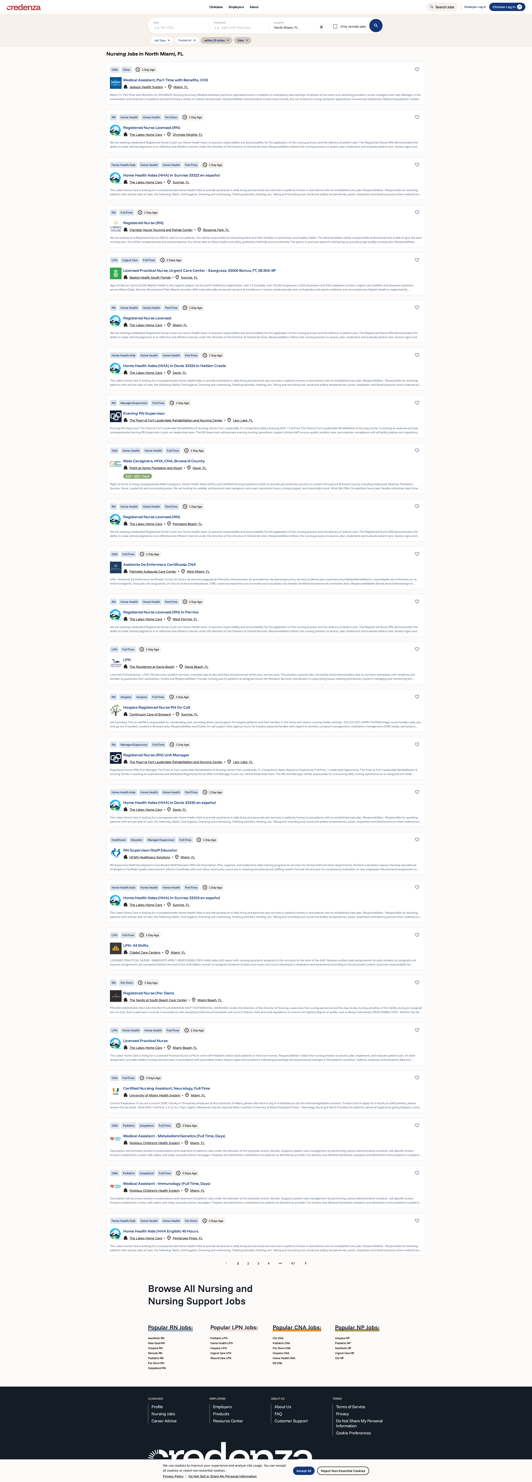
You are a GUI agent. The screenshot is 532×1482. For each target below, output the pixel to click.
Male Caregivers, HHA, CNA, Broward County (164, 461)
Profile (157, 1406)
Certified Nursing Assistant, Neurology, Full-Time (166, 1088)
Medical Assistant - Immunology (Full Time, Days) (166, 1183)
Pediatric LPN (218, 1338)
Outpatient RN (157, 1368)
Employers (222, 1406)
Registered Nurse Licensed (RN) (151, 127)
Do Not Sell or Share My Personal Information (222, 1476)
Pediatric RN (156, 1358)
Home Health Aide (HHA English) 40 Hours (160, 1231)
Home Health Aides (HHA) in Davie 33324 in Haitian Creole (174, 365)
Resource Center (228, 1420)
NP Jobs (367, 1327)
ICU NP (339, 1358)
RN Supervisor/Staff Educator (150, 850)
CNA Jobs (307, 1327)
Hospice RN (155, 1348)
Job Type (162, 40)
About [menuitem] (254, 7)
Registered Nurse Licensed (147, 318)
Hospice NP (342, 1338)
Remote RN (155, 1353)
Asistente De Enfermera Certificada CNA (159, 564)
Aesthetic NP (343, 1348)
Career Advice (164, 1420)
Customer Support (291, 1420)
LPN (127, 659)
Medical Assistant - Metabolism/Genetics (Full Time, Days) (174, 1135)
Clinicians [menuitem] (216, 7)
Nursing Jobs (163, 1413)
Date (244, 40)
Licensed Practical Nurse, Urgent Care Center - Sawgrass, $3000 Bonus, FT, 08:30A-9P (199, 270)
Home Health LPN (221, 1343)
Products (221, 1413)
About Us (283, 1406)
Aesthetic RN (156, 1338)
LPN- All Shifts (135, 945)
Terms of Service (350, 1406)
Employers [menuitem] (236, 7)
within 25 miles (217, 40)
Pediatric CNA (281, 1343)
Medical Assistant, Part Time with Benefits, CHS (165, 80)
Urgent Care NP (344, 1353)
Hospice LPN (218, 1348)
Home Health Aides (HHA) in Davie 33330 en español (169, 802)
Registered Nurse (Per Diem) (148, 993)
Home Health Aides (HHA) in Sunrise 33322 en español (171, 175)
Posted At (188, 40)
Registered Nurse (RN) (143, 222)
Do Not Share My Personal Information (359, 1423)
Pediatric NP (343, 1343)
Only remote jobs (353, 26)
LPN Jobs (244, 1327)
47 (293, 1263)
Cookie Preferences (353, 1432)
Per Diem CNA (282, 1348)
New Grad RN (156, 1343)
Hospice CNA (281, 1353)
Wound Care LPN (220, 1358)
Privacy (342, 1413)
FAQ (278, 1413)
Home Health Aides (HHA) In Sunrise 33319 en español (171, 897)
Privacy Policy (173, 1476)
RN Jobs (180, 1327)
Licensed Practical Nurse (145, 1040)
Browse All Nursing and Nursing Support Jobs (200, 1294)
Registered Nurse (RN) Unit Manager (156, 755)
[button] (266, 83)
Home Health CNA (284, 1358)
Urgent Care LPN (220, 1353)
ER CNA (277, 1363)
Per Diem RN (156, 1363)
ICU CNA (278, 1338)
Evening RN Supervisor (144, 413)
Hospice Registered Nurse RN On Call (156, 707)
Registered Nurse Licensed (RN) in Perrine (160, 612)
